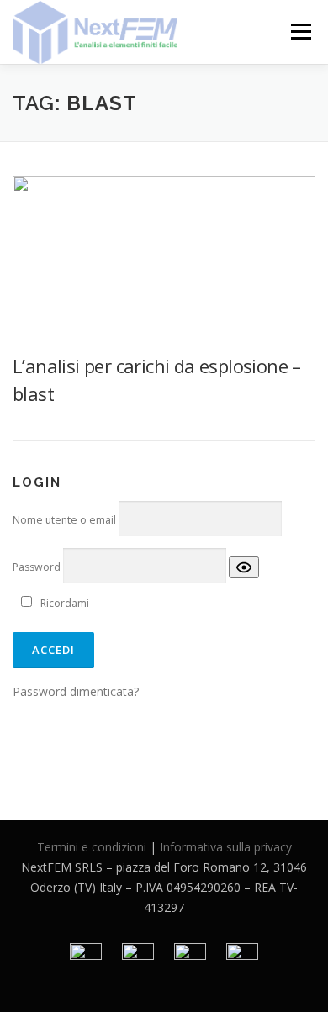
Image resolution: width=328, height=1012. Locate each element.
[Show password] (244, 567)
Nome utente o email (64, 520)
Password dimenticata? (76, 691)
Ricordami (64, 603)
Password (37, 567)
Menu (300, 31)
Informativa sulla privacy (226, 847)
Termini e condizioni (91, 847)
